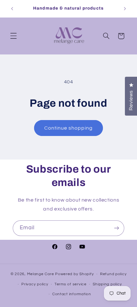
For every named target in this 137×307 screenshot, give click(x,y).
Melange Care (41, 274)
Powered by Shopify (74, 274)
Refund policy (113, 274)
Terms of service (70, 284)
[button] (13, 36)
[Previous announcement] (12, 9)
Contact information (71, 294)
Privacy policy (34, 284)
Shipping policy (107, 284)
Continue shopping (68, 128)
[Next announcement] (125, 9)
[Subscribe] (116, 228)
